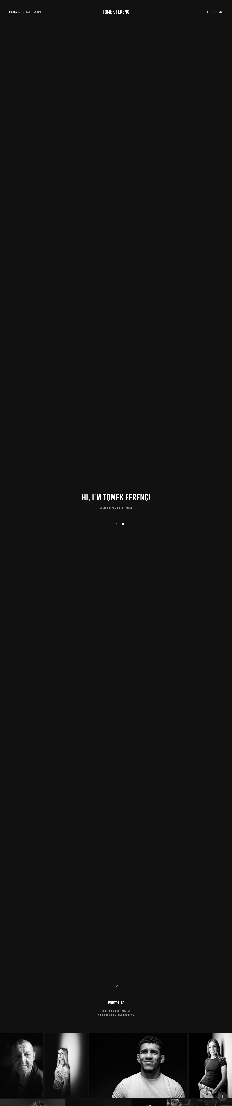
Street (26, 11)
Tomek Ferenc (116, 12)
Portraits (14, 11)
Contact (38, 11)
